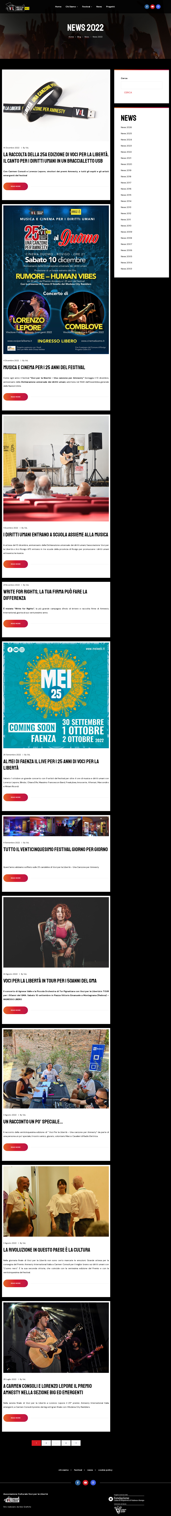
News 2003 (126, 268)
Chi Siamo (71, 6)
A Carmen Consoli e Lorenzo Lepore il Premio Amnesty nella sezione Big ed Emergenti (47, 1389)
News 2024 (126, 139)
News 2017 (126, 182)
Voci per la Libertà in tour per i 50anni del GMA (50, 980)
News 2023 (126, 145)
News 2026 (126, 127)
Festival (86, 6)
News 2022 (126, 152)
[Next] (76, 1443)
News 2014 (126, 201)
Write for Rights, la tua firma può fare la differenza (45, 594)
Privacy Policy (85, 1474)
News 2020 (126, 164)
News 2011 (126, 219)
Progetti (110, 6)
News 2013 (126, 207)
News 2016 (126, 188)
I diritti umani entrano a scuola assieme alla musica (55, 534)
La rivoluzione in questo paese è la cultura (46, 1250)
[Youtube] (152, 6)
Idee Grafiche (25, 1507)
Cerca (124, 78)
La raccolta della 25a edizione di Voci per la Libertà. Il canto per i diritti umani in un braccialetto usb (56, 157)
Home (58, 6)
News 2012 (126, 213)
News (99, 6)
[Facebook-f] (147, 6)
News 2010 (126, 225)
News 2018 (126, 176)
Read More (19, 185)
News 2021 (126, 158)
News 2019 (126, 170)
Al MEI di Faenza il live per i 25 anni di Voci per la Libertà (51, 764)
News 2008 (126, 238)
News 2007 (126, 244)
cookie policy (105, 1470)
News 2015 (126, 195)
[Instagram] (158, 6)
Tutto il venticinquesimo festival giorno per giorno (55, 849)
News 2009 (126, 231)
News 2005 (126, 256)
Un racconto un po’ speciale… (33, 1121)
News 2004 (126, 262)
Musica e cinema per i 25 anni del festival (44, 367)
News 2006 (126, 250)
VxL (27, 147)
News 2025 (126, 133)
